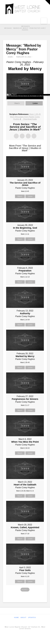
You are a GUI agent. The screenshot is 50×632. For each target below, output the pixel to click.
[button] (44, 21)
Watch (17, 103)
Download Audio (30, 119)
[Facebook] (23, 621)
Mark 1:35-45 (35, 114)
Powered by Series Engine (25, 596)
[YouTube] (27, 621)
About (23, 617)
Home (16, 617)
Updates (32, 617)
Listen (35, 103)
